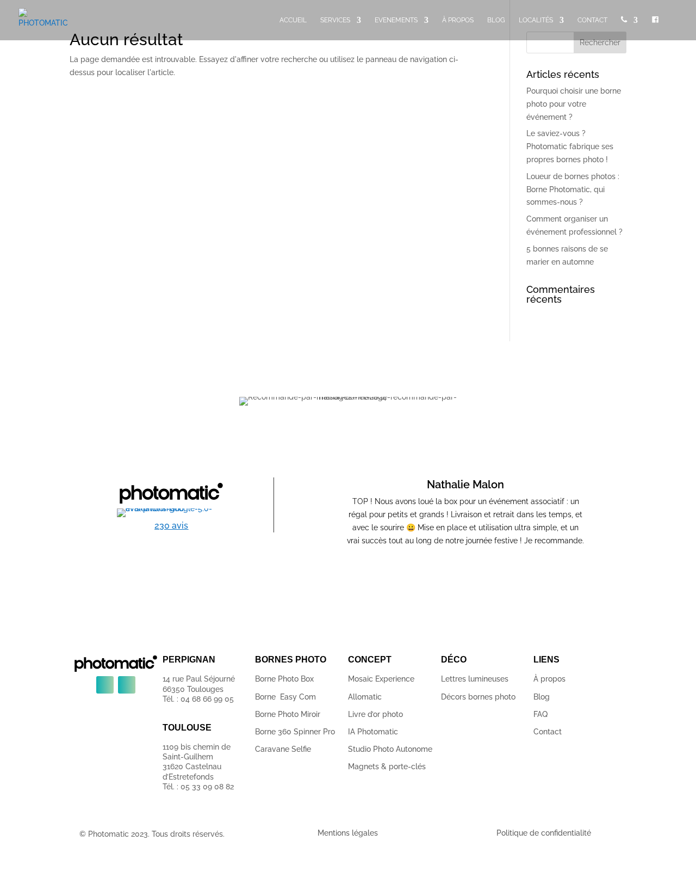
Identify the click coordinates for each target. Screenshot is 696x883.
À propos (549, 678)
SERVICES (335, 20)
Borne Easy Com (285, 696)
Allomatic (365, 696)
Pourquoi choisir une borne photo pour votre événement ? (573, 104)
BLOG (496, 20)
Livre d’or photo (375, 714)
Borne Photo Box (284, 678)
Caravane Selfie (283, 749)
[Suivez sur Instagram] (126, 685)
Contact (547, 731)
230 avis (171, 525)
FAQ (540, 714)
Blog (541, 696)
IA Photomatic (373, 731)
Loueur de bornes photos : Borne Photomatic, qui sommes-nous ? (572, 189)
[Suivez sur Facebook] (105, 685)
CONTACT (592, 20)
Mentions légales (348, 833)
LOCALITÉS (536, 20)
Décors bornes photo (478, 696)
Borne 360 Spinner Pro (295, 731)
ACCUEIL (293, 20)
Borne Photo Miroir (287, 714)
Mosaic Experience (381, 678)
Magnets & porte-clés (387, 766)
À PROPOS (458, 20)
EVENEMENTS (396, 20)
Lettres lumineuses (474, 678)
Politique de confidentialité (543, 833)
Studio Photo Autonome (390, 749)
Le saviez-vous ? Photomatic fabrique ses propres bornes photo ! (569, 146)
